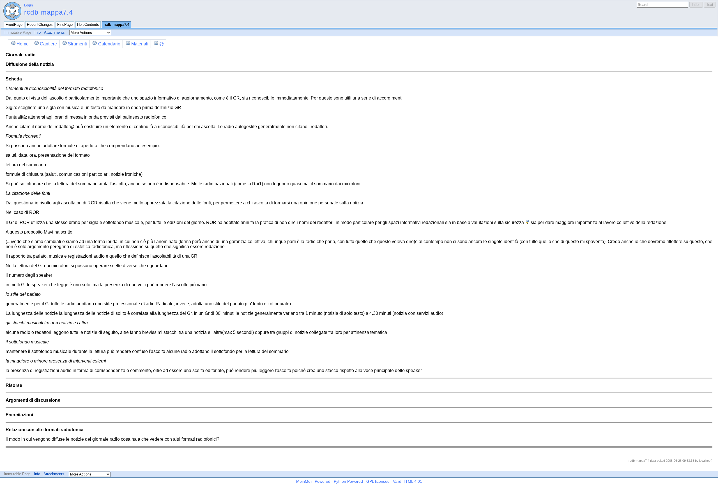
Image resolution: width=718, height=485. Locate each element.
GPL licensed (378, 481)
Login (28, 5)
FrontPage (14, 24)
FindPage (65, 24)
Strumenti (77, 43)
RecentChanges (40, 24)
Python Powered (348, 481)
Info (37, 32)
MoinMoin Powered (313, 481)
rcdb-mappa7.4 (48, 12)
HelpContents (88, 24)
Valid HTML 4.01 (407, 481)
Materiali (139, 43)
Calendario (109, 43)
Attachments (54, 32)
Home (23, 43)
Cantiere (48, 43)
